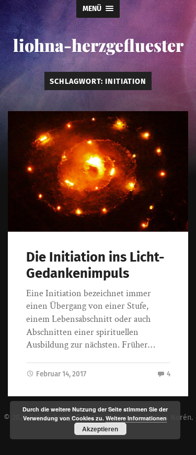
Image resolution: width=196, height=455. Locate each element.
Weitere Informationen (136, 418)
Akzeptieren (100, 429)
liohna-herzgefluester (98, 45)
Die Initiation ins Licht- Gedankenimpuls (95, 265)
